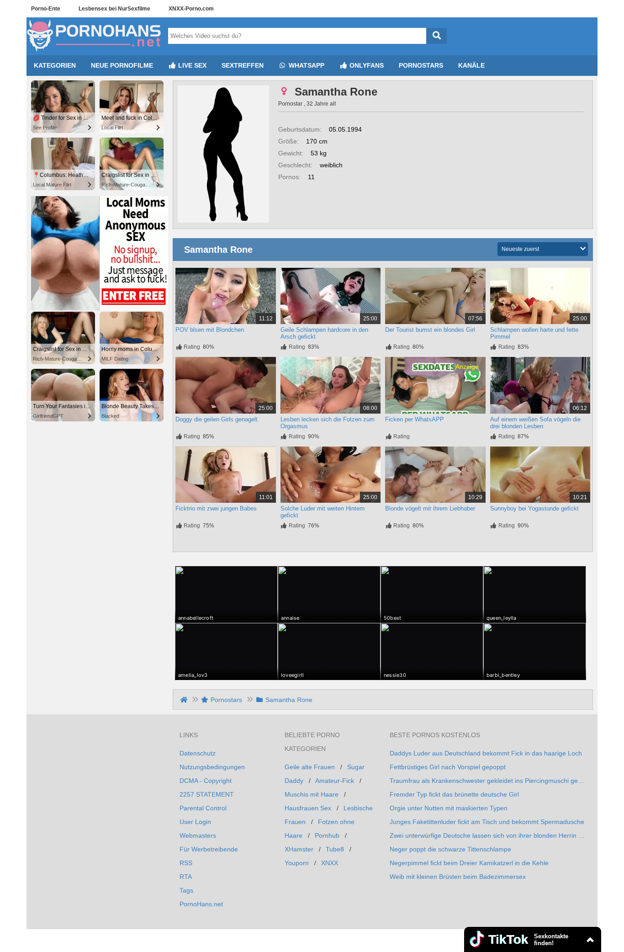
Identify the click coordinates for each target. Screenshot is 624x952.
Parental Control (203, 808)
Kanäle (471, 65)
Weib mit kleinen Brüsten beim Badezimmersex (458, 876)
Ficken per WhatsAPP (414, 419)
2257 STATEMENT (207, 794)
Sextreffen (243, 65)
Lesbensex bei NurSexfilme (114, 8)
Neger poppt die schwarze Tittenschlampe (450, 849)
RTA (186, 876)
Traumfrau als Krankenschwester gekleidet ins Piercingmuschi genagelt (488, 780)
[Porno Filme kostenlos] (95, 51)
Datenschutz (198, 753)
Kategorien (55, 65)
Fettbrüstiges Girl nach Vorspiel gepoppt (448, 767)
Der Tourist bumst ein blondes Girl (430, 329)
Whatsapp (305, 65)
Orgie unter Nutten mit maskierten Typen (449, 808)
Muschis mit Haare (311, 794)
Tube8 (335, 849)
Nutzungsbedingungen (212, 767)
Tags (186, 890)
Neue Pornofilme (122, 65)
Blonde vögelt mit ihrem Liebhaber (430, 508)
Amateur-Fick (334, 780)
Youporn (297, 863)
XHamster (299, 849)
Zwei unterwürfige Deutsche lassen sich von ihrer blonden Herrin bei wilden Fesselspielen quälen (488, 835)
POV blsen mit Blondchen (209, 329)
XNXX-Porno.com (191, 8)
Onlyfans (366, 65)
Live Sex (191, 65)
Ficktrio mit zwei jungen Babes (216, 508)
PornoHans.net (201, 904)
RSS (186, 863)
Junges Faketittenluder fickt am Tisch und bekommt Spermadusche (487, 821)
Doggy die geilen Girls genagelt (216, 419)
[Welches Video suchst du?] (436, 36)
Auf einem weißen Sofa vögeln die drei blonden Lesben (535, 423)
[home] (185, 700)
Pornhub (327, 835)
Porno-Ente (45, 8)
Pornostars (421, 65)
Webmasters (198, 835)
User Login (195, 821)
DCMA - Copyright (206, 780)
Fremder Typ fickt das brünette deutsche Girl (454, 794)
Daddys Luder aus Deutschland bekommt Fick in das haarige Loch (486, 753)
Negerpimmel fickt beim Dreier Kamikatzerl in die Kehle (469, 863)
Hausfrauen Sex (308, 808)
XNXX (329, 863)
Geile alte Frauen (310, 767)
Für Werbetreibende (209, 849)
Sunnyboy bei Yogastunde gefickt (534, 508)
